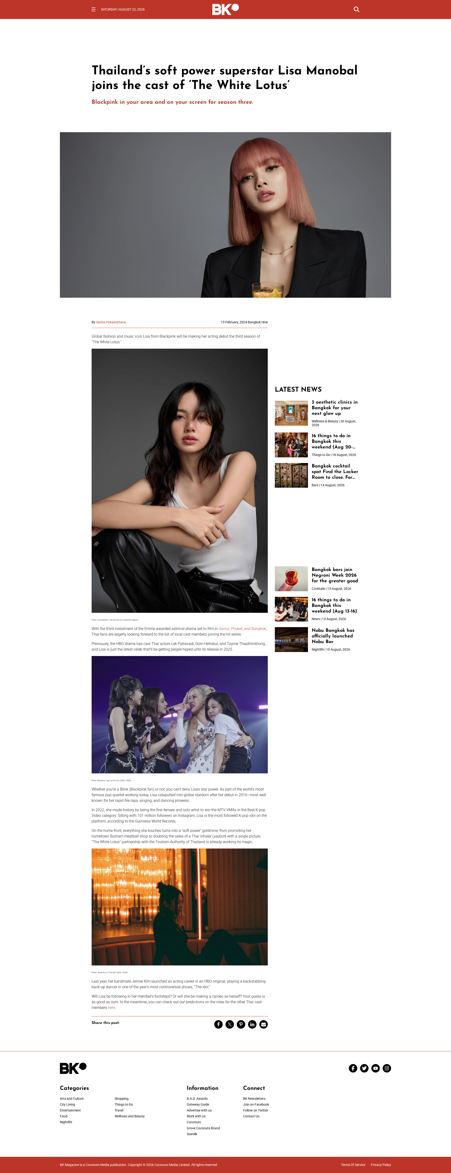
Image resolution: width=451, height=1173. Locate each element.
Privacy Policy (381, 1165)
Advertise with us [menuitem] (199, 1110)
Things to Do (124, 1104)
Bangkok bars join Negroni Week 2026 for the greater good (335, 575)
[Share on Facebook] (218, 1024)
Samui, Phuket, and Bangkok (242, 628)
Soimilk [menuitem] (192, 1134)
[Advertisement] (317, 349)
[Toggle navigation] (93, 9)
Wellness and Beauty (130, 1116)
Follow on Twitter (255, 1110)
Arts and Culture (72, 1098)
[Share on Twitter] (230, 1024)
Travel (119, 1110)
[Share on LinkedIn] (252, 1024)
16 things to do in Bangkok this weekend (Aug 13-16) (334, 606)
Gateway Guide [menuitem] (198, 1104)
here (111, 1007)
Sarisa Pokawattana (111, 322)
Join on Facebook (256, 1104)
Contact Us (251, 1116)
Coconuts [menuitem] (194, 1122)
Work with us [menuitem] (196, 1116)
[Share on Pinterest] (241, 1024)
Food (63, 1116)
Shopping (121, 1098)
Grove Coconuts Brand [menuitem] (203, 1128)
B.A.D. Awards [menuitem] (197, 1098)
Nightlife (66, 1122)
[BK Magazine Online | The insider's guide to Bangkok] (225, 9)
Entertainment (70, 1110)
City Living (67, 1104)
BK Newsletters (254, 1098)
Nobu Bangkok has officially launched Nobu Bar (333, 636)
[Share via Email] (263, 1024)
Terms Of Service (353, 1165)
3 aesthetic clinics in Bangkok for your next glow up (335, 408)
